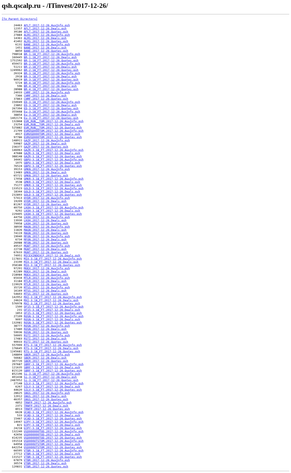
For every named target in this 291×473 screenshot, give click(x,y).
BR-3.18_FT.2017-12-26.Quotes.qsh (51, 79)
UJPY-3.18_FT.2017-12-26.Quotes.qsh (53, 428)
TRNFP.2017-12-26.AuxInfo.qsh (48, 402)
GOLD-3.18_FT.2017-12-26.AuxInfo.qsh (54, 188)
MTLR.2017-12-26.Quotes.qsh (46, 284)
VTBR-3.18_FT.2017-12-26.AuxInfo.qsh (54, 450)
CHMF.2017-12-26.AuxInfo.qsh (47, 92)
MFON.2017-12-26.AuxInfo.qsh (47, 236)
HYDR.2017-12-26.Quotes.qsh (46, 204)
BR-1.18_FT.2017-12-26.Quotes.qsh (51, 60)
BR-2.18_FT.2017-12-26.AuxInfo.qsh (52, 63)
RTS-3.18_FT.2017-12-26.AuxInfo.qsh (53, 345)
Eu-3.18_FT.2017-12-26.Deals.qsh (50, 114)
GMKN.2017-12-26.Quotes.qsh (46, 175)
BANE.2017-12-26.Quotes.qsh (46, 50)
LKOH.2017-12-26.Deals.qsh (45, 220)
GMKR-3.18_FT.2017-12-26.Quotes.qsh (53, 185)
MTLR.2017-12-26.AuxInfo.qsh (47, 277)
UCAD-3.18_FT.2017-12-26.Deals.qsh (52, 415)
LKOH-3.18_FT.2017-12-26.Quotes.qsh (53, 214)
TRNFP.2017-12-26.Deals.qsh (46, 405)
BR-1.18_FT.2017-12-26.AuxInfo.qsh (52, 54)
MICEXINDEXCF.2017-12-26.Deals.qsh (52, 255)
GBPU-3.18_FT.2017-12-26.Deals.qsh (52, 162)
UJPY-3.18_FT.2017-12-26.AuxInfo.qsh (54, 421)
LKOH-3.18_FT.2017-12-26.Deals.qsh (52, 210)
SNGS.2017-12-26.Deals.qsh (45, 396)
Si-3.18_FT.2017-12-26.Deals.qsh (50, 377)
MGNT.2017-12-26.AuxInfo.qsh (47, 245)
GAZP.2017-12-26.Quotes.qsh (46, 146)
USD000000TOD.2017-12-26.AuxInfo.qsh (54, 431)
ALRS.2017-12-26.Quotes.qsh (46, 41)
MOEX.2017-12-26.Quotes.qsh (46, 274)
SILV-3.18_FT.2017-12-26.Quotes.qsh (53, 389)
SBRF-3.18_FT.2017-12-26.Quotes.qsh (53, 370)
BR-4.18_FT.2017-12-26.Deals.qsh (50, 86)
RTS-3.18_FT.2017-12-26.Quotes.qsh (52, 351)
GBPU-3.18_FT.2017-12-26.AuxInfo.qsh (54, 159)
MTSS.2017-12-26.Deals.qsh (45, 290)
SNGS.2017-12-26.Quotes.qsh (46, 399)
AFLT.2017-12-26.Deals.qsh (45, 28)
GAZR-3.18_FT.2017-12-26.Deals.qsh (52, 153)
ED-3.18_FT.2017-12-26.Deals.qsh (50, 105)
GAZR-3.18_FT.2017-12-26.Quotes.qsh (53, 156)
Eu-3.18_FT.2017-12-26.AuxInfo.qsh (52, 111)
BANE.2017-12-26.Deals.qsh (45, 47)
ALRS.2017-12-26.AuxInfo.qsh (47, 34)
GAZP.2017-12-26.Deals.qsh (45, 143)
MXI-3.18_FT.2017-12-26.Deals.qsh (51, 300)
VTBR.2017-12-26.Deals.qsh (45, 463)
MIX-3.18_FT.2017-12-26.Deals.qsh (51, 261)
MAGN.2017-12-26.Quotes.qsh (46, 233)
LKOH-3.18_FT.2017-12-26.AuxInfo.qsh (54, 207)
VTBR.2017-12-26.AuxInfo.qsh (47, 460)
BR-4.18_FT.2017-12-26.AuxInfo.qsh (52, 82)
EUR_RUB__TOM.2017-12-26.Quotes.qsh (53, 127)
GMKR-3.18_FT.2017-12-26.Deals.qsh (52, 182)
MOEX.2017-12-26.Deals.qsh (45, 271)
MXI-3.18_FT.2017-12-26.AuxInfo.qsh (53, 297)
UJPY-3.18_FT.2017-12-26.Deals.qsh (52, 425)
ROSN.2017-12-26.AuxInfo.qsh (47, 325)
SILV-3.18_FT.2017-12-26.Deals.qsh (52, 386)
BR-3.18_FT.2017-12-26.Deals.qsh (50, 76)
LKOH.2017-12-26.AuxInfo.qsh (47, 217)
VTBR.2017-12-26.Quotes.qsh (46, 466)
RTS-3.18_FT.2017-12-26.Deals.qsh (51, 348)
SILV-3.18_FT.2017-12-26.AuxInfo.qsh (54, 383)
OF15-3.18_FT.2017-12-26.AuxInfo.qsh (54, 306)
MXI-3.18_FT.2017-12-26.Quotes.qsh (52, 303)
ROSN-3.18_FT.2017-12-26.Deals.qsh (52, 319)
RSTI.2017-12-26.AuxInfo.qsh (47, 335)
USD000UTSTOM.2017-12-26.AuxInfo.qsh (54, 441)
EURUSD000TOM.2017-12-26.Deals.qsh (52, 134)
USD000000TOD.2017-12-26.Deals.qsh (52, 434)
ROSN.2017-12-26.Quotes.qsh (46, 332)
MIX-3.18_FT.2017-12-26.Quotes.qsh (52, 265)
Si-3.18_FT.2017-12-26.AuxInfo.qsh (52, 373)
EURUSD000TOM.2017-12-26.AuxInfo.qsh (54, 130)
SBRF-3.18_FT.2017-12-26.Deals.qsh (52, 367)
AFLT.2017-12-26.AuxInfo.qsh (47, 25)
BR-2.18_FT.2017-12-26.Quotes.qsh (51, 70)
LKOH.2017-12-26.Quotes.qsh (46, 223)
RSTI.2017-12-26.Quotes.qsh (46, 341)
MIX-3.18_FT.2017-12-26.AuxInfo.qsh (53, 258)
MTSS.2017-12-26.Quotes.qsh (46, 293)
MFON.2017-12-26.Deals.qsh (45, 239)
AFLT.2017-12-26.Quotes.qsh (46, 31)
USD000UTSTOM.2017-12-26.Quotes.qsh (53, 447)
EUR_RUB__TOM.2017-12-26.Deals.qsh (52, 124)
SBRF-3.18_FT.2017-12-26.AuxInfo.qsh (54, 364)
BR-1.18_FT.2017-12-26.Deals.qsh (50, 57)
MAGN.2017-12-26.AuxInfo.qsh (47, 226)
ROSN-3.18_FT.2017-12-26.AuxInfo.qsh (54, 316)
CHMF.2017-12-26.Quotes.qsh (46, 98)
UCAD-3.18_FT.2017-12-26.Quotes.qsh (53, 418)
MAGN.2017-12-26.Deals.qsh (45, 229)
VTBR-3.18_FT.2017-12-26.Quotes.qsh (53, 457)
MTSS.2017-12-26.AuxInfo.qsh (47, 287)
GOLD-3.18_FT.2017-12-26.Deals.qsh (52, 191)
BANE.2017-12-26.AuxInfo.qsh (47, 44)
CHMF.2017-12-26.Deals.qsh (45, 95)
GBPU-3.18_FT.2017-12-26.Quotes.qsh (53, 166)
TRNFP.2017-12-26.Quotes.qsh (47, 409)
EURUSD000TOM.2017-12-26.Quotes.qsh (53, 137)
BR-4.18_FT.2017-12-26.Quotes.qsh (51, 89)
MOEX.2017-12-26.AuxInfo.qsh (47, 268)
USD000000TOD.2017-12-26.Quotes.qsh (53, 437)
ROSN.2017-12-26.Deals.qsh (45, 329)
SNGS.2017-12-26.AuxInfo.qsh (47, 393)
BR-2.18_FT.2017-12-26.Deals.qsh (50, 66)
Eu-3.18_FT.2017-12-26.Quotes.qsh (51, 118)
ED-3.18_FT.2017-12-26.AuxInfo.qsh (52, 102)
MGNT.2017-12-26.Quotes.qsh (46, 252)
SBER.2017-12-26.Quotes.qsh (46, 361)
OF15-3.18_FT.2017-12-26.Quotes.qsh (53, 313)
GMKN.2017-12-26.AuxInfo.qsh (47, 169)
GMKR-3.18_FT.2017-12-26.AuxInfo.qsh (54, 178)
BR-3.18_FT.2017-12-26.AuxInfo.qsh (52, 73)
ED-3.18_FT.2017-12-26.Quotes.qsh (51, 108)
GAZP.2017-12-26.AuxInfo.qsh (47, 140)
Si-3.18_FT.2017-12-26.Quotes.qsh (51, 380)
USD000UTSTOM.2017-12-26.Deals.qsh (52, 444)
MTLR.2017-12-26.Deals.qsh (45, 281)
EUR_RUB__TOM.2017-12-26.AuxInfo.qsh (54, 121)
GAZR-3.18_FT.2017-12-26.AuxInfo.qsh (54, 150)
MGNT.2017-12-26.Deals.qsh (45, 249)
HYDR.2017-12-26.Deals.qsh (45, 201)
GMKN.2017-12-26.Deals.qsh (45, 172)
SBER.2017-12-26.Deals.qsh (45, 357)
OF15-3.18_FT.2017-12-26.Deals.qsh (52, 309)
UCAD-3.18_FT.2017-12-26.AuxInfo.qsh (54, 412)
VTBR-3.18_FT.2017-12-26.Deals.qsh (52, 453)
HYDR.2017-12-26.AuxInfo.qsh (47, 198)
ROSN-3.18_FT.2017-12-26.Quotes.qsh (53, 322)
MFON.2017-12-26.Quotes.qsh (46, 242)
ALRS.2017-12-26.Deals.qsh (45, 38)
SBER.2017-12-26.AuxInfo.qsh (47, 354)
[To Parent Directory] (19, 18)
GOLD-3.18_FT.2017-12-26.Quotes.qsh (53, 194)
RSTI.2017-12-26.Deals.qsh (45, 338)
